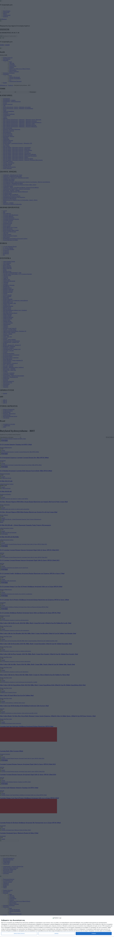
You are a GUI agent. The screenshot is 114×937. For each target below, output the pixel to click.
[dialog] (57, 926)
